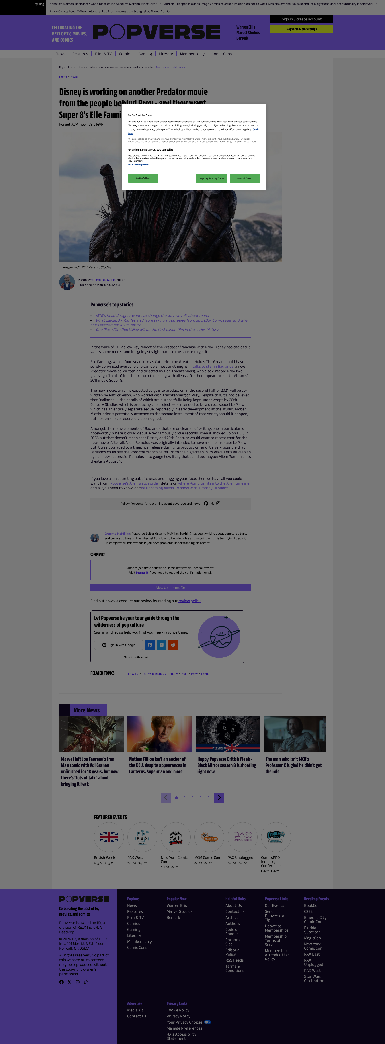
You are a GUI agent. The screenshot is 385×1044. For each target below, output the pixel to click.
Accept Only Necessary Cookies (211, 178)
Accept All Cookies (244, 178)
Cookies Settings (143, 178)
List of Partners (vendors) (138, 164)
